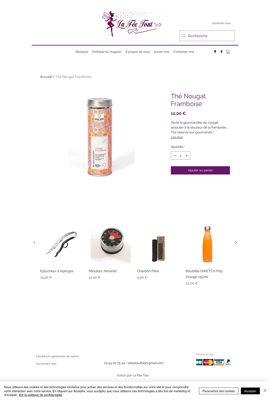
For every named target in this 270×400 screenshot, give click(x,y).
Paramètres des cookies (218, 391)
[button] (228, 52)
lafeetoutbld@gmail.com (146, 363)
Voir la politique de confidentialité (40, 395)
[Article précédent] (34, 242)
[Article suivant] (235, 242)
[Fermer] (264, 391)
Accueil (46, 77)
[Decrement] (174, 155)
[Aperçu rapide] (62, 242)
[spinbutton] (180, 155)
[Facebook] (221, 52)
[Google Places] (215, 52)
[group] (135, 253)
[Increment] (187, 155)
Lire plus (177, 137)
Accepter (250, 391)
